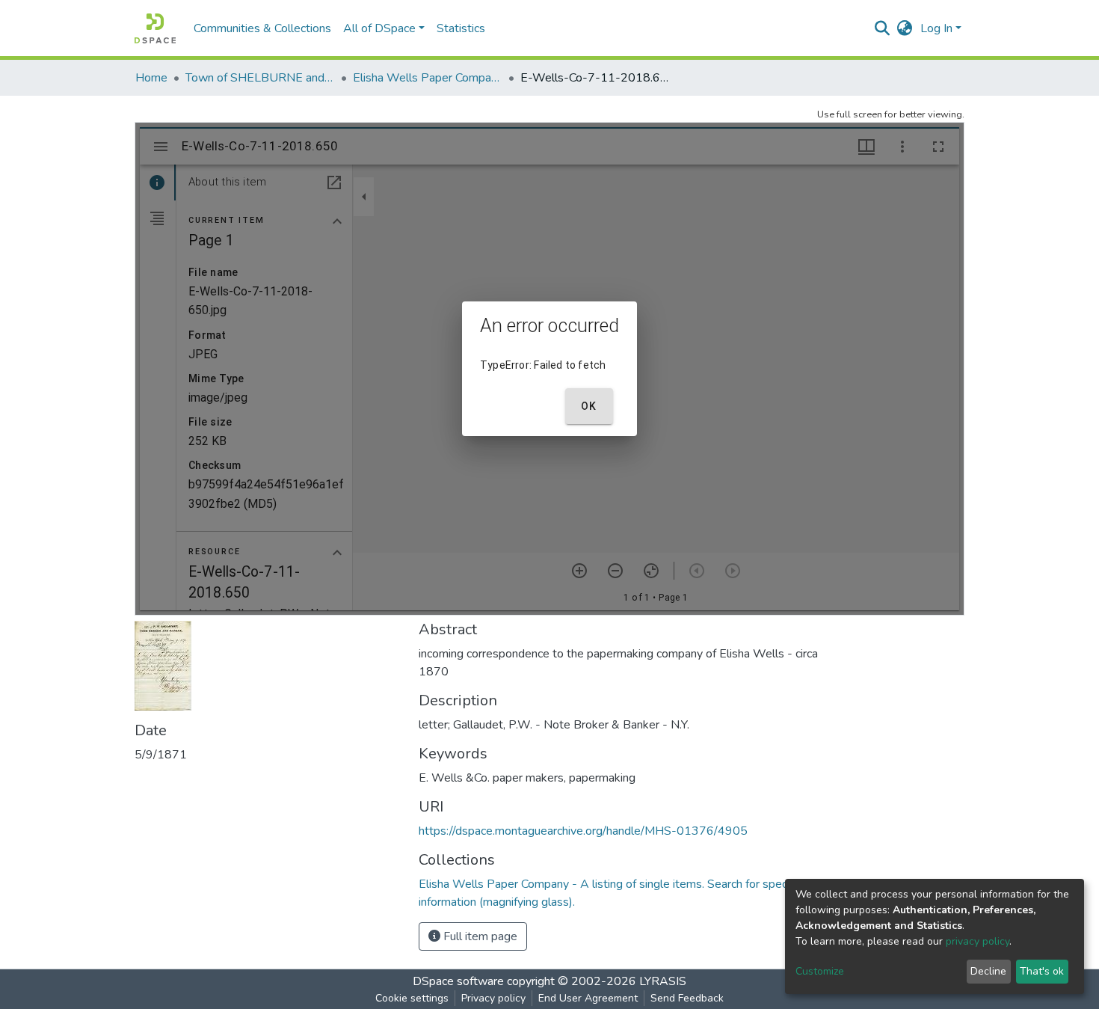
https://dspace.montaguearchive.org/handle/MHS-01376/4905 (583, 831)
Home (151, 78)
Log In (936, 28)
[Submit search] (882, 28)
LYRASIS (662, 981)
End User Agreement (588, 998)
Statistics (461, 28)
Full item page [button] (478, 936)
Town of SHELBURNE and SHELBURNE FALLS (260, 78)
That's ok (1042, 971)
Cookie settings (412, 998)
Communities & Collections (262, 28)
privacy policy (977, 941)
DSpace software (458, 981)
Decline (988, 971)
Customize (819, 971)
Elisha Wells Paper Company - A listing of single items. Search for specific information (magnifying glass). (427, 78)
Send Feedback (687, 998)
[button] (905, 28)
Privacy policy (493, 998)
